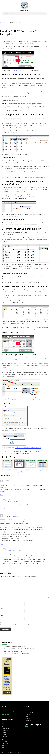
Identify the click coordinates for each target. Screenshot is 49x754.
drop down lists (36, 358)
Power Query (5, 745)
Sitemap (27, 716)
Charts (4, 725)
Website (2, 615)
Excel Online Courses (30, 713)
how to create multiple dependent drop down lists (28, 447)
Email (2, 608)
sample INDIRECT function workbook (19, 70)
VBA (3, 747)
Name (2, 601)
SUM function (10, 189)
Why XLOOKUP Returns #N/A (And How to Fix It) (14, 646)
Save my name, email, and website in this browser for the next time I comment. (20, 625)
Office (3, 738)
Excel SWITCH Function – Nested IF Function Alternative (16, 653)
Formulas (4, 734)
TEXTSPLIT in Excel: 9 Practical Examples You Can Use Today (17, 650)
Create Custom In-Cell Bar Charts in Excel (13, 651)
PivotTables (5, 740)
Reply (1, 495)
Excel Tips (4, 732)
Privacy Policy (28, 718)
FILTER (4, 297)
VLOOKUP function (18, 301)
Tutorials (27, 714)
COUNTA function (42, 266)
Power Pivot (5, 743)
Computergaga (12, 752)
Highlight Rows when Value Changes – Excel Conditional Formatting (19, 648)
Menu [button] (24, 17)
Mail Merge (5, 736)
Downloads (5, 730)
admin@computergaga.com (9, 711)
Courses (4, 727)
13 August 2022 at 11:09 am (13, 501)
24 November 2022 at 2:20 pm (14, 550)
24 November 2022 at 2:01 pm (11, 516)
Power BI (4, 741)
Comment (3, 580)
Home (27, 711)
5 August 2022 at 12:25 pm (10, 482)
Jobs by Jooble (29, 720)
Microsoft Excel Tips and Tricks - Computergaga (24, 6)
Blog (3, 723)
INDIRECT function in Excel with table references (35, 177)
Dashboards (5, 728)
